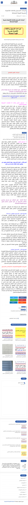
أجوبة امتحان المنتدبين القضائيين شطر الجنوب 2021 (21, 373)
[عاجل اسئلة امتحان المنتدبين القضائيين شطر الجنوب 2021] (7, 366)
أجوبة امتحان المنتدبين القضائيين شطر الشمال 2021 (21, 356)
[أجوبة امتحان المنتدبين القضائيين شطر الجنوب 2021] (20, 366)
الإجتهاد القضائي (22, 480)
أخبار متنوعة (23, 8)
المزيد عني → (24, 469)
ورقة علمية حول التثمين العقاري (19, 134)
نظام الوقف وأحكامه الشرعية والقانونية (13, 438)
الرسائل (23, 485)
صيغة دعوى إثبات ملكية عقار (19, 137)
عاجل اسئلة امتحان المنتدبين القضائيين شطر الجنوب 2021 (8, 373)
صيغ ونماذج (23, 492)
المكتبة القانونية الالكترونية (9, 501)
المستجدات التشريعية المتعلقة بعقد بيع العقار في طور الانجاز (13, 139)
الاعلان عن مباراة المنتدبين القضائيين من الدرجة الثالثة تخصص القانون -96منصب (20, 339)
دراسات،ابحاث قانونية (21, 487)
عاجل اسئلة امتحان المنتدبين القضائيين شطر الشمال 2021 (8, 356)
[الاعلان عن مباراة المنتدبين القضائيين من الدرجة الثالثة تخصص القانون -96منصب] (20, 332)
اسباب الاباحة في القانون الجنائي (19, 136)
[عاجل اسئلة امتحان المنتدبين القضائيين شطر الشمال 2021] (7, 349)
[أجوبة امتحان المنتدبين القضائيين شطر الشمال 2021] (20, 349)
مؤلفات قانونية (22, 494)
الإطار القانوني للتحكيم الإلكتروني (14, 424)
